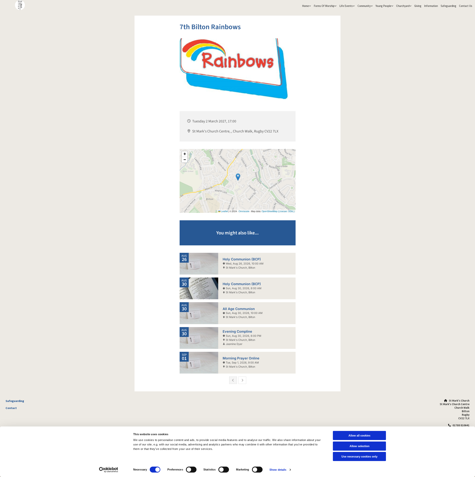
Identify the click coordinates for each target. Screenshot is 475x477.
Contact (11, 408)
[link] (306, 6)
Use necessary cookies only (359, 456)
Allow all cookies (359, 435)
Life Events (346, 6)
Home (305, 6)
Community (364, 6)
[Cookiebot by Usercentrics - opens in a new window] (108, 470)
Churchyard (403, 6)
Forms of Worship (324, 6)
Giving (417, 6)
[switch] (191, 470)
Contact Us (465, 6)
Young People (383, 6)
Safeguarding (448, 6)
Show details (277, 469)
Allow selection (359, 446)
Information (431, 6)
